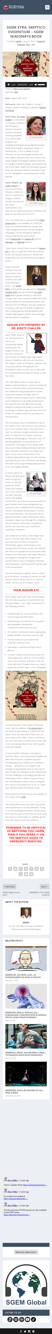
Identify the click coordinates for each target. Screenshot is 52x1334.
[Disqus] (26, 1140)
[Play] (8, 84)
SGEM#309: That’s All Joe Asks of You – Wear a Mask (24, 1091)
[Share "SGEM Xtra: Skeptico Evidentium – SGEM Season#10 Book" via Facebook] (10, 869)
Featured (41, 41)
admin (18, 41)
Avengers (9, 242)
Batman (21, 242)
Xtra (28, 44)
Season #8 (15, 239)
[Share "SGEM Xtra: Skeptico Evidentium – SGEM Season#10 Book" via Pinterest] (31, 869)
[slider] (41, 84)
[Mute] (36, 84)
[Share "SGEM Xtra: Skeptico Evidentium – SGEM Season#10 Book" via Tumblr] (26, 869)
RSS (16, 92)
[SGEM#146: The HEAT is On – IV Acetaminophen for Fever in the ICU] (26, 958)
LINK (23, 797)
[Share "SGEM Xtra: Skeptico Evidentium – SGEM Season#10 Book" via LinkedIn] (36, 869)
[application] (26, 84)
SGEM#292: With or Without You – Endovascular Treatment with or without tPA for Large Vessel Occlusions (25, 1014)
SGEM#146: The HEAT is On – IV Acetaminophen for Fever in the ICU (23, 975)
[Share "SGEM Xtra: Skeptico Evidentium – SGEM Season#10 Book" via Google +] (20, 869)
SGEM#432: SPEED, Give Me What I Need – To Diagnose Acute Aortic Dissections (25, 1053)
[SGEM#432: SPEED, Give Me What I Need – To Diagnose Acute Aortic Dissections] (26, 1036)
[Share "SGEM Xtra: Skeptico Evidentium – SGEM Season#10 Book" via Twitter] (15, 869)
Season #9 (29, 239)
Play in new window (21, 89)
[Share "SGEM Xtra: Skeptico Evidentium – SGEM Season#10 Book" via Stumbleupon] (20, 874)
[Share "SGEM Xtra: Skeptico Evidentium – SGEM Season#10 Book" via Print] (31, 874)
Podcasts (21, 44)
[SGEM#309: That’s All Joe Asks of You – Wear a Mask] (26, 1074)
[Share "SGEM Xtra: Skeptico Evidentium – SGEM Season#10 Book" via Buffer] (42, 869)
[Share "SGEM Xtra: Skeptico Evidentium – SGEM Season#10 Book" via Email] (26, 874)
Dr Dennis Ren (35, 728)
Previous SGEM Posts (26, 1252)
